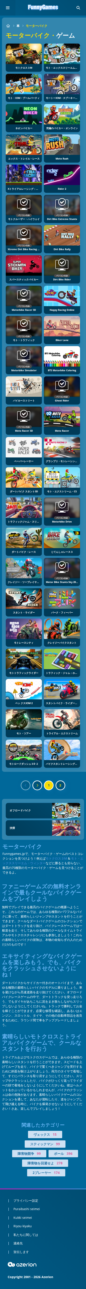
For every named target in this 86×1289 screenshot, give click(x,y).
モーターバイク (36, 26)
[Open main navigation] (7, 8)
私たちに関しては (25, 1235)
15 (55, 1134)
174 (57, 1172)
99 (58, 1144)
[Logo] (43, 8)
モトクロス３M (56, 858)
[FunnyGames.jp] (8, 25)
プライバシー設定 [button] (25, 1200)
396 (70, 1153)
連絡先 (18, 1243)
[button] (78, 8)
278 (60, 1163)
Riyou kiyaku (22, 1226)
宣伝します (21, 1252)
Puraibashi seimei (26, 1209)
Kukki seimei (22, 1217)
